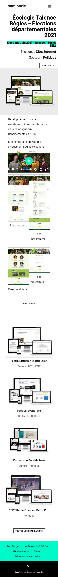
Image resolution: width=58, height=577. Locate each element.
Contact (37, 551)
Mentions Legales (21, 551)
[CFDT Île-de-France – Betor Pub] (29, 490)
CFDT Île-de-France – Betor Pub (29, 510)
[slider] (13, 169)
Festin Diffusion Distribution (29, 360)
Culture (21, 366)
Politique (49, 57)
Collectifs (24, 416)
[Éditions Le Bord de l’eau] (29, 440)
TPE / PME (34, 366)
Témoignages (13, 546)
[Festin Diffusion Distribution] (29, 341)
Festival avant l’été (29, 410)
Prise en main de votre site (27, 556)
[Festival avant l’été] (29, 390)
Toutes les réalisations (29, 531)
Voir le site (48, 65)
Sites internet (46, 51)
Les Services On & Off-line (36, 546)
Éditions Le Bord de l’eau (29, 460)
